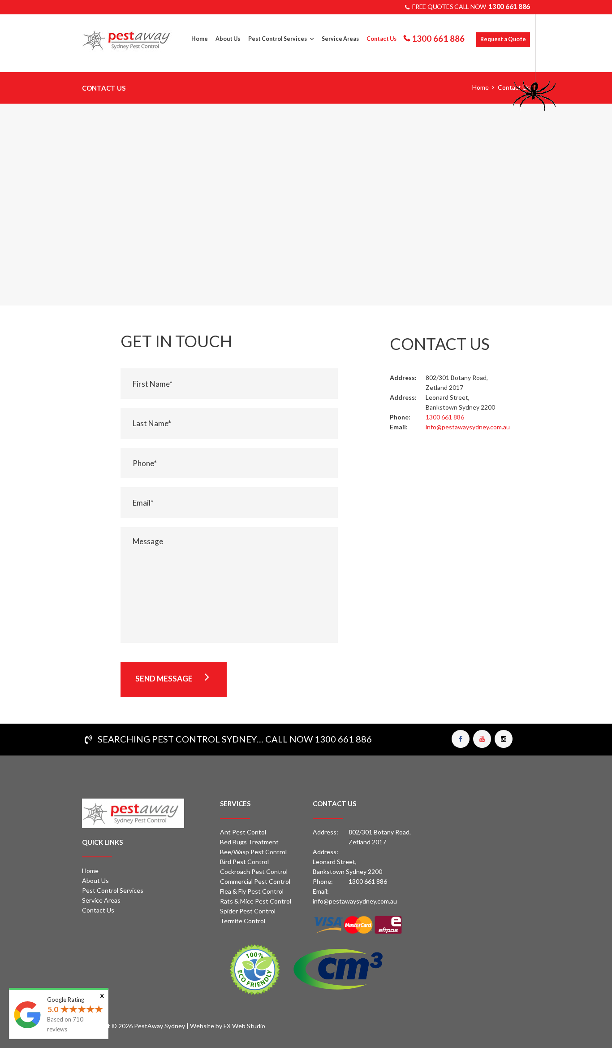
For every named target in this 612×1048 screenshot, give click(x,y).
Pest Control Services (112, 890)
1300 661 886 (509, 6)
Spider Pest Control (248, 911)
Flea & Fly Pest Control (252, 891)
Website (202, 1026)
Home (480, 87)
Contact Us (98, 910)
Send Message (164, 678)
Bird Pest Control (244, 861)
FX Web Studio (244, 1026)
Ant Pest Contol (243, 832)
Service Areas (101, 900)
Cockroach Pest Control (254, 871)
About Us (95, 880)
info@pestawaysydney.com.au (355, 901)
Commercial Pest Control (255, 881)
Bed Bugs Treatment (249, 842)
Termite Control (242, 921)
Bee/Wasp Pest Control (253, 852)
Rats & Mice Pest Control (255, 901)
